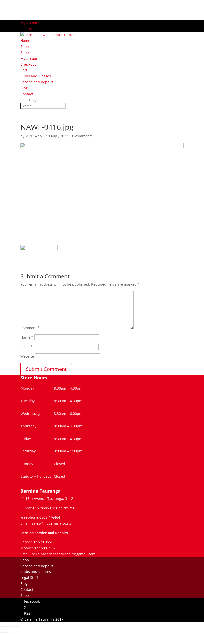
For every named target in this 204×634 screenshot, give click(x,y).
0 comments (82, 136)
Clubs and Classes (35, 76)
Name (26, 337)
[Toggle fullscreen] (7, 626)
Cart (23, 70)
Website (27, 356)
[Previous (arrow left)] (2, 632)
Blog (24, 88)
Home (25, 40)
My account (30, 22)
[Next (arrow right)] (7, 632)
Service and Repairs (36, 82)
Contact (26, 94)
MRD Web (33, 136)
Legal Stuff (29, 577)
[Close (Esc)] (17, 626)
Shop (24, 46)
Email (26, 346)
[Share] (12, 626)
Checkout (28, 64)
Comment (30, 327)
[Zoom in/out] (2, 626)
